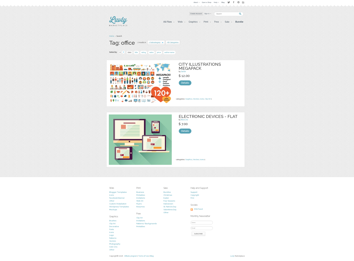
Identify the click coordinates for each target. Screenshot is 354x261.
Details (185, 83)
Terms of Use (143, 256)
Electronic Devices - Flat (208, 116)
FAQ (192, 198)
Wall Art (139, 201)
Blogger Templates (118, 192)
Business (140, 192)
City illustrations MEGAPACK (200, 66)
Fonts (111, 229)
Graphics (188, 99)
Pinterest (238, 2)
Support (194, 192)
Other (111, 201)
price (159, 52)
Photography (114, 244)
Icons (202, 99)
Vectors (196, 99)
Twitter (228, 2)
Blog (152, 256)
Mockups (113, 210)
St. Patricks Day (169, 207)
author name (169, 52)
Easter (166, 198)
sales (151, 52)
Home (111, 36)
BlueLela (184, 120)
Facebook (233, 2)
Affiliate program (130, 256)
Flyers (139, 204)
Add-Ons (113, 247)
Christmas (167, 195)
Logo (111, 235)
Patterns (112, 238)
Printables (140, 195)
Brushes (112, 221)
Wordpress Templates (119, 207)
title (136, 52)
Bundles (167, 192)
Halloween (168, 204)
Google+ (243, 2)
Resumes (140, 207)
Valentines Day (169, 210)
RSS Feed (198, 209)
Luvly (232, 256)
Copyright (195, 195)
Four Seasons (169, 201)
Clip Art (207, 99)
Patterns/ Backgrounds (146, 224)
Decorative (114, 226)
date (129, 52)
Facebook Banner (117, 198)
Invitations (140, 198)
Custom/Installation (117, 204)
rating (143, 52)
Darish (183, 72)
